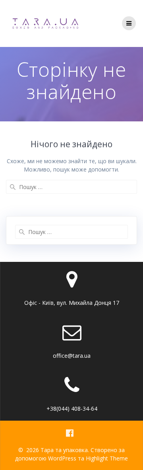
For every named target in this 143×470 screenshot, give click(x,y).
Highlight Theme (107, 458)
